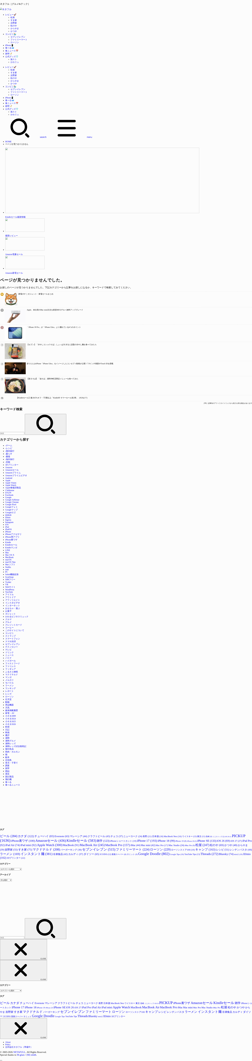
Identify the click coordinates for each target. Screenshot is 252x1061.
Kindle (8, 542)
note (7, 569)
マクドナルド (11, 674)
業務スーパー (119, 854)
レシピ (222, 849)
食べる (8, 782)
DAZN (8, 493)
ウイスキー (189, 836)
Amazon (8, 467)
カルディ (75, 854)
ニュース (9, 655)
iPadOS (8, 529)
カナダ (26, 836)
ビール (8, 836)
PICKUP (166, 1003)
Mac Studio (176, 845)
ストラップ (10, 636)
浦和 (7, 738)
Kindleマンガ (11, 547)
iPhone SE (206, 840)
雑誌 (7, 771)
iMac (135, 845)
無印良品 (9, 749)
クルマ (8, 619)
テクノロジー (11, 647)
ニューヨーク (132, 836)
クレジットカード (13, 625)
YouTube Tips (192, 854)
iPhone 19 (181, 841)
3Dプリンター (11, 465)
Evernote (62, 836)
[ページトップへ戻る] (1, 1060)
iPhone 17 (147, 840)
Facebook (9, 495)
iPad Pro (86, 1007)
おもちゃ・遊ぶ (12, 608)
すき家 (13, 20)
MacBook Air (92, 845)
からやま (14, 28)
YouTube (9, 592)
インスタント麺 (36, 854)
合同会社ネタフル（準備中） (19, 1047)
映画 (7, 732)
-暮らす (8, 454)
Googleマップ (11, 510)
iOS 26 (223, 840)
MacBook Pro (117, 845)
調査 (7, 765)
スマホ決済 (10, 641)
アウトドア (10, 597)
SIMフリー (10, 579)
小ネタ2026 (10, 724)
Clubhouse (9, 490)
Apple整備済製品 (13, 488)
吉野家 (13, 23)
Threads (209, 854)
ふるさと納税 (11, 672)
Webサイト (10, 587)
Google (8, 497)
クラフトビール (99, 836)
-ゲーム (8, 445)
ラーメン (9, 685)
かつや (13, 31)
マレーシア (78, 836)
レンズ (8, 694)
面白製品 (9, 776)
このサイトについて (14, 630)
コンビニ (9, 633)
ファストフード (12, 663)
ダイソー (91, 854)
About (7, 1042)
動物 (7, 702)
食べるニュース (12, 785)
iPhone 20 (192, 841)
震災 (7, 774)
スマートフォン (12, 639)
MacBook (9, 557)
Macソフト (10, 564)
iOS (7, 524)
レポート (9, 691)
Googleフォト (11, 507)
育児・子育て (11, 763)
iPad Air (12, 845)
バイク (8, 658)
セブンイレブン (17, 37)
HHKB (8, 515)
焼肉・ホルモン (12, 752)
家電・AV (9, 713)
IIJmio (7, 517)
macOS (8, 560)
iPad (7, 527)
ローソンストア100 (183, 850)
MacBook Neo (173, 836)
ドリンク (9, 652)
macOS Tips (10, 562)
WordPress (9, 590)
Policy (7, 1044)
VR (6, 584)
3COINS (105, 854)
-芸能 (7, 462)
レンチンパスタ (241, 849)
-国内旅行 (9, 451)
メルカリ (9, 680)
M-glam (21, 1055)
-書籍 (7, 456)
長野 (147, 836)
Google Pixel (10, 504)
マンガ (8, 677)
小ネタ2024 (10, 719)
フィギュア (10, 669)
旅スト (13, 59)
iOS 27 (236, 841)
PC (6, 572)
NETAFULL (19, 1052)
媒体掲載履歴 (11, 710)
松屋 (12, 17)
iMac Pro (190, 845)
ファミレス (10, 666)
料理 (7, 727)
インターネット (12, 605)
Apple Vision (10, 483)
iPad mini (28, 845)
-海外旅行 (9, 459)
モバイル (9, 683)
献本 (7, 757)
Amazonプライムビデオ (16, 475)
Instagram (9, 522)
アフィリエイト (12, 600)
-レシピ (8, 448)
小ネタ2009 (10, 716)
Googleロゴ (10, 512)
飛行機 (8, 779)
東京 (201, 836)
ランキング (10, 688)
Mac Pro (162, 845)
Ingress (8, 520)
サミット (132, 854)
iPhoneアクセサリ (13, 534)
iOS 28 (228, 836)
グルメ (8, 622)
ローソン (14, 42)
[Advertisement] (79, 806)
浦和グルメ (10, 741)
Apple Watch (10, 485)
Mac (7, 552)
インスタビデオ (12, 603)
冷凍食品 (60, 854)
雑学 (7, 768)
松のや (13, 26)
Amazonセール (12, 470)
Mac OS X (9, 555)
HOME (8, 141)
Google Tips (177, 854)
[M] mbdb (31, 1055)
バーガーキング (71, 849)
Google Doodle (153, 854)
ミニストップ (218, 837)
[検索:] (12, 433)
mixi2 (238, 854)
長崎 (209, 836)
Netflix (8, 567)
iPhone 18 (166, 840)
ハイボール (10, 661)
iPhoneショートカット (123, 841)
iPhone (8, 532)
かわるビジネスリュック (16, 616)
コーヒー (9, 627)
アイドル (9, 594)
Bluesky (226, 854)
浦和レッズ (10, 743)
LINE (7, 550)
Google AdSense (12, 500)
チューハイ (44, 836)
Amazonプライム (13, 473)
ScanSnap (9, 577)
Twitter (8, 582)
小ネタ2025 (10, 721)
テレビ (8, 650)
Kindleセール (11, 545)
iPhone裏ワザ (11, 540)
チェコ (117, 836)
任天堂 (8, 699)
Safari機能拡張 (12, 574)
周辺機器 (9, 705)
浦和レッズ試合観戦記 (15, 746)
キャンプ (205, 849)
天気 (7, 708)
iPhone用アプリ (12, 537)
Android (8, 478)
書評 (7, 735)
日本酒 (157, 836)
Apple (7, 480)
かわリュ (14, 62)
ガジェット (10, 614)
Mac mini (148, 845)
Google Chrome (12, 502)
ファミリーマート (18, 39)
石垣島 (8, 760)
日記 (7, 730)
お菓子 (8, 611)
